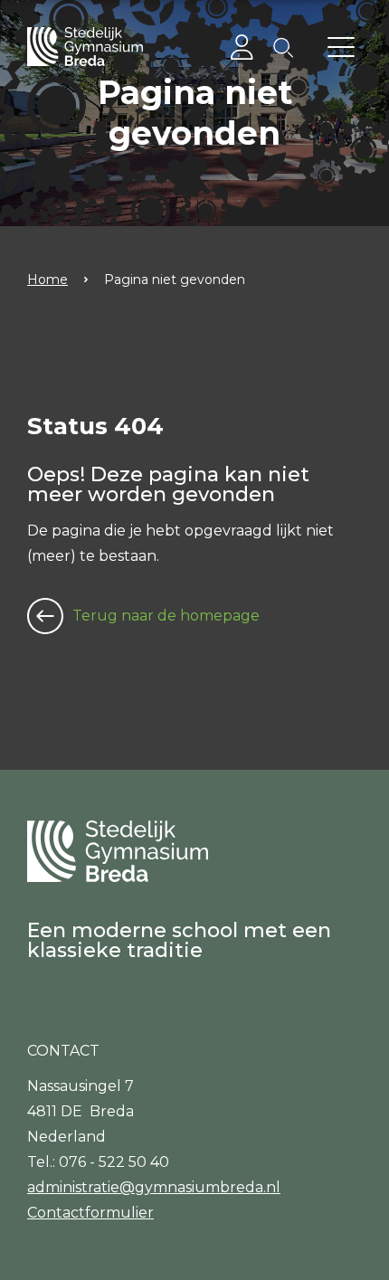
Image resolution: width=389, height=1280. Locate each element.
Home (47, 279)
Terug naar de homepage (166, 615)
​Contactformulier (90, 1212)
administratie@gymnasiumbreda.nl (153, 1187)
